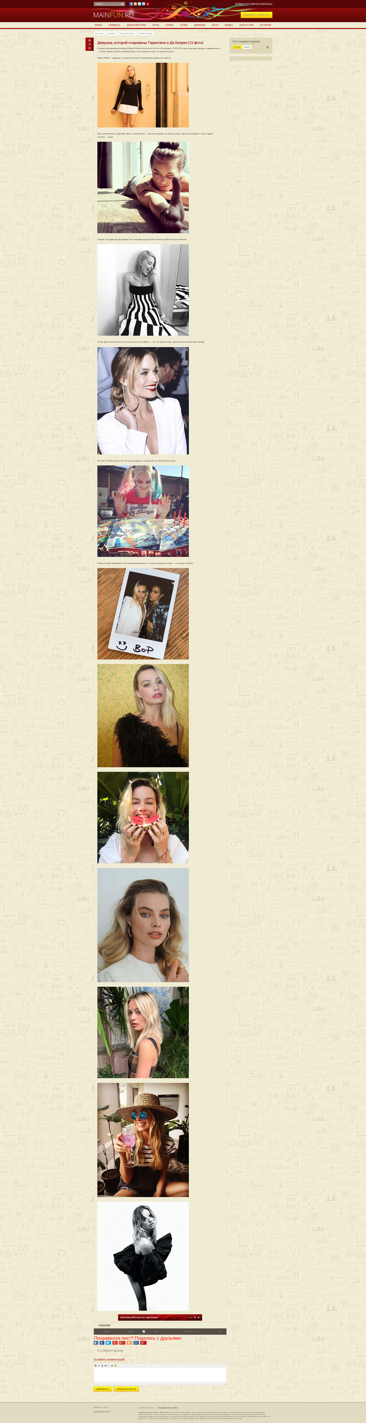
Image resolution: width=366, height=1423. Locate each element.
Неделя (247, 47)
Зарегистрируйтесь (261, 4)
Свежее (111, 33)
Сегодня (237, 47)
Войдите (240, 4)
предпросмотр (126, 1388)
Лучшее (99, 33)
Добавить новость (256, 14)
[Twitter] (139, 4)
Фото (215, 25)
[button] (95, 1365)
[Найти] (122, 4)
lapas (156, 1331)
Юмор (98, 25)
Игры (156, 25)
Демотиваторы (136, 25)
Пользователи (126, 33)
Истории (265, 25)
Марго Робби (105, 1325)
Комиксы (114, 25)
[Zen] (147, 4)
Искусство (246, 25)
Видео (229, 25)
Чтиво (184, 25)
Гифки (169, 25)
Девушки (199, 25)
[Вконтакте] (143, 4)
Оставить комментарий (109, 1359)
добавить (103, 1388)
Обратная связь (146, 1407)
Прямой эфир (145, 33)
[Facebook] (131, 4)
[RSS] (135, 4)
